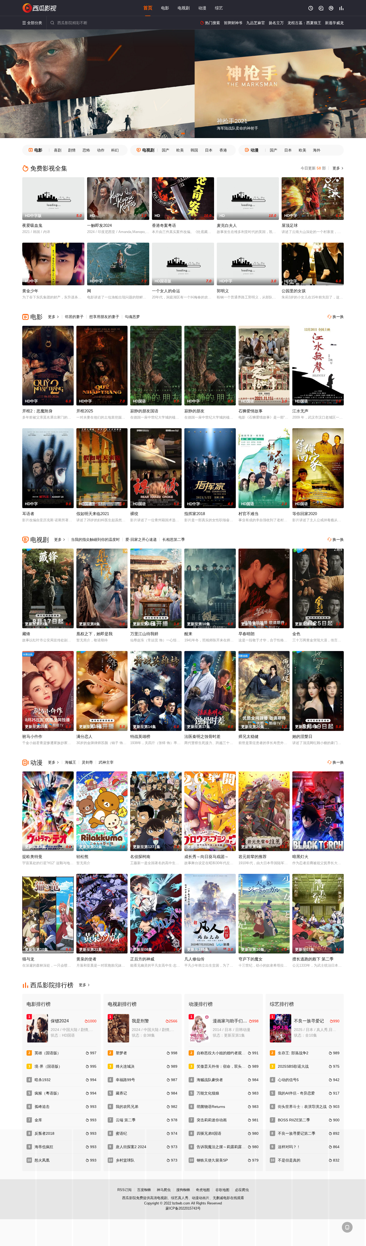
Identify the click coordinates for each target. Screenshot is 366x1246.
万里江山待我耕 (144, 633)
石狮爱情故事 (250, 411)
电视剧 (184, 8)
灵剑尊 (87, 762)
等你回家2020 (304, 513)
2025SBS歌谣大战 (293, 1066)
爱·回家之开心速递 (141, 539)
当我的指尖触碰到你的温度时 (95, 539)
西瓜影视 (39, 8)
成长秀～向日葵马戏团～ (206, 856)
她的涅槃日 (302, 736)
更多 (337, 168)
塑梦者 (121, 1053)
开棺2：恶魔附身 (37, 411)
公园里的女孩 (294, 291)
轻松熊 (82, 856)
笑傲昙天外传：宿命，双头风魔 (223, 1066)
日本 (208, 150)
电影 (165, 8)
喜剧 (57, 150)
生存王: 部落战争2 (293, 1053)
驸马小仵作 (32, 736)
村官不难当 (248, 513)
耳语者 (28, 513)
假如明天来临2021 (92, 513)
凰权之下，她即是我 (94, 633)
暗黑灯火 (300, 856)
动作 (100, 150)
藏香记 (121, 1093)
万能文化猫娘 (208, 1093)
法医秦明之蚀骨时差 (202, 736)
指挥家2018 (194, 513)
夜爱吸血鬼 (32, 225)
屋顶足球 (290, 225)
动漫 (202, 8)
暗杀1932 (43, 1080)
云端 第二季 (126, 1120)
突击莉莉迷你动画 (212, 1120)
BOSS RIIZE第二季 (294, 1120)
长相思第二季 (173, 539)
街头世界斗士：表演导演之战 (302, 1106)
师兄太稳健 (248, 736)
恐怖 (86, 150)
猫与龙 (28, 959)
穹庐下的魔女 (250, 959)
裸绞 (134, 513)
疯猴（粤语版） (48, 1093)
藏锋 (26, 633)
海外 (316, 150)
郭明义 (223, 291)
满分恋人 (84, 736)
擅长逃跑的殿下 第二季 (313, 959)
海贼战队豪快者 (210, 1080)
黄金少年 (30, 291)
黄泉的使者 (86, 959)
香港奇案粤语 (164, 225)
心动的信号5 (288, 1080)
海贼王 (70, 762)
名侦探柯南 (140, 856)
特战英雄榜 (140, 736)
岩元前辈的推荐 (252, 856)
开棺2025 (84, 411)
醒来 (188, 633)
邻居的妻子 (74, 317)
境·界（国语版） (48, 1066)
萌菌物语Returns (211, 1106)
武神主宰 (106, 762)
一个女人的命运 (166, 291)
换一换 (336, 317)
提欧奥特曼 (32, 856)
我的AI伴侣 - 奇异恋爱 (296, 1093)
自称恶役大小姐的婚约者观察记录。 (227, 1053)
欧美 (180, 150)
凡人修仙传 (194, 959)
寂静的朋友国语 (144, 411)
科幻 (115, 150)
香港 (223, 150)
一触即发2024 (99, 225)
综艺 (219, 8)
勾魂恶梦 (132, 317)
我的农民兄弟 (127, 1106)
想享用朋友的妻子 (104, 317)
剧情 (72, 150)
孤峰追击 (42, 1106)
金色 (296, 633)
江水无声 (300, 411)
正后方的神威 (142, 959)
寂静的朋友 (194, 411)
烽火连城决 (125, 1066)
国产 (165, 150)
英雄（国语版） (48, 1053)
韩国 (194, 150)
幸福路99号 (125, 1080)
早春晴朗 (246, 633)
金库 (38, 1120)
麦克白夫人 (227, 225)
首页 (147, 7)
